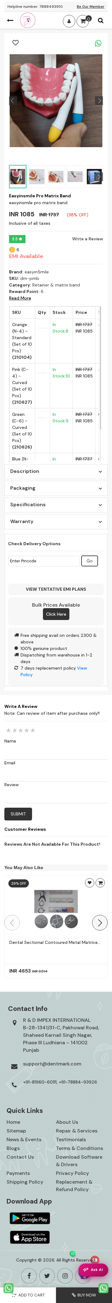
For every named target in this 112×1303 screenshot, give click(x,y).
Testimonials (71, 1139)
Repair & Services (76, 1131)
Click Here (56, 614)
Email (9, 763)
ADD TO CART (30, 1295)
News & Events (24, 1139)
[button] (100, 922)
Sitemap (16, 1131)
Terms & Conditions (79, 1148)
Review (11, 784)
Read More (20, 298)
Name (10, 741)
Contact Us (20, 1157)
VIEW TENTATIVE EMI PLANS (56, 589)
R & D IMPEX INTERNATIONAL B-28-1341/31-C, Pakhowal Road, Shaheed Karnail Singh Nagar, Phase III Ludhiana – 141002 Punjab (61, 1035)
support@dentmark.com (52, 1063)
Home (13, 1122)
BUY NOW (86, 1295)
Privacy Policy (72, 1173)
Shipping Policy (25, 1182)
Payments (18, 1173)
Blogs (13, 1148)
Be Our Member (91, 6)
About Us (67, 1122)
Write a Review (87, 239)
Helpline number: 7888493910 (35, 6)
